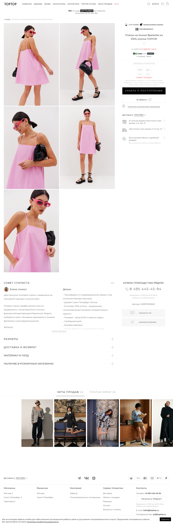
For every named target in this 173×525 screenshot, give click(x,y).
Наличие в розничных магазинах (144, 106)
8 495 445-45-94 (153, 493)
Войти (155, 4)
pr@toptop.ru (159, 514)
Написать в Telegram (151, 499)
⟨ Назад (7, 19)
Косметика (73, 4)
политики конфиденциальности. (43, 522)
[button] (59, 283)
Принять (165, 519)
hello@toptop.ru (151, 510)
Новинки (27, 4)
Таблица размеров (144, 63)
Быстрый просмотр (37, 441)
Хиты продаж (105, 4)
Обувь (47, 4)
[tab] (70, 393)
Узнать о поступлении (144, 91)
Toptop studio (88, 4)
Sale (116, 4)
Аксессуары (59, 4)
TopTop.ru (10, 4)
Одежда (38, 4)
